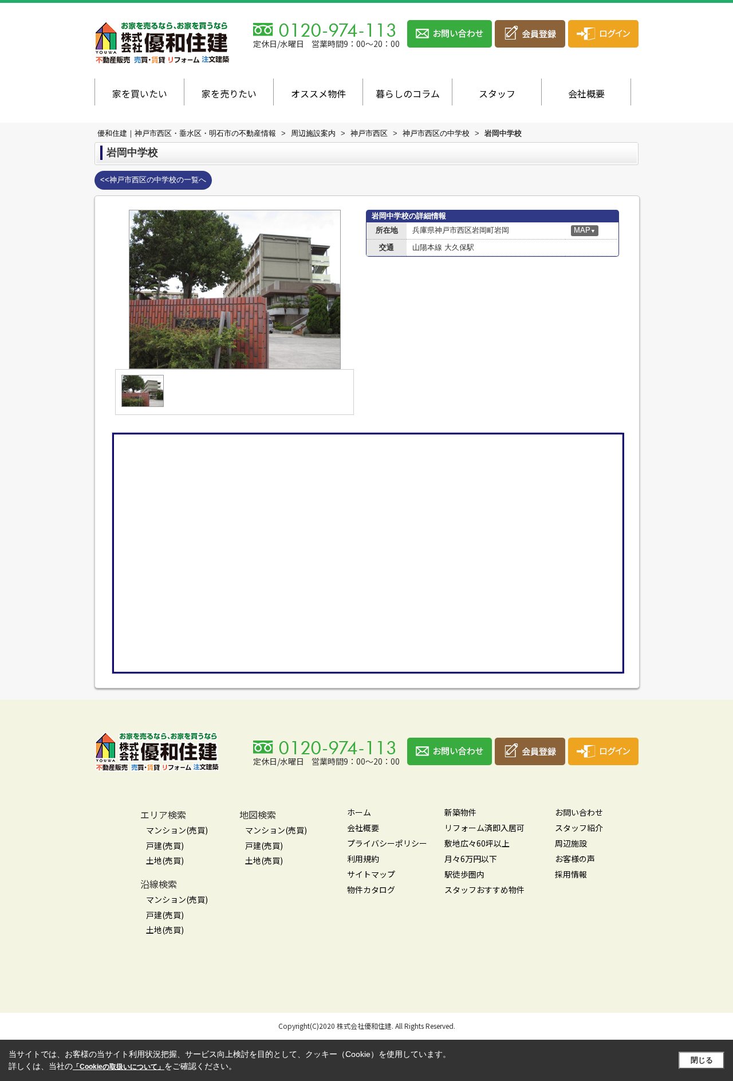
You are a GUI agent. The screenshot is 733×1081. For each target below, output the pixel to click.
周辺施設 (571, 843)
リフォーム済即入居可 (484, 827)
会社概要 (586, 93)
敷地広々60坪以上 (477, 843)
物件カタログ (371, 889)
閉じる (702, 1060)
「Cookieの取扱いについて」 (118, 1067)
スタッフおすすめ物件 (484, 889)
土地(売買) (165, 860)
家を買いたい (139, 93)
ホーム (359, 812)
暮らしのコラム (408, 93)
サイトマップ (371, 874)
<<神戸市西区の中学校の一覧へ (153, 179)
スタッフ (497, 93)
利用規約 (363, 858)
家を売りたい (229, 93)
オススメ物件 (318, 93)
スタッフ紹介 (579, 827)
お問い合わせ (579, 812)
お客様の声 (575, 858)
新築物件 (460, 812)
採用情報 (571, 874)
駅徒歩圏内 (464, 874)
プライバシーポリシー (387, 843)
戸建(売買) (165, 845)
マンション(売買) (177, 830)
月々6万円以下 (470, 858)
